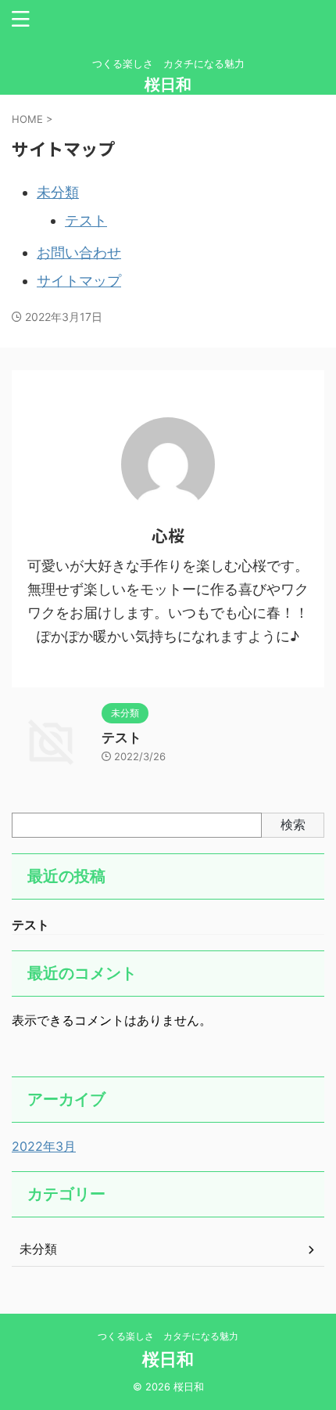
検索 (293, 824)
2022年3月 (44, 1146)
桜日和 (168, 84)
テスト (86, 220)
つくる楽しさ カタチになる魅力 (168, 1336)
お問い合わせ (79, 252)
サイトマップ (79, 280)
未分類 (58, 192)
